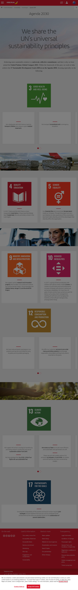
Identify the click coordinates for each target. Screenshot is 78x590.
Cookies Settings (19, 586)
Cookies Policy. (63, 581)
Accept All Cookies (33, 586)
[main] (39, 582)
